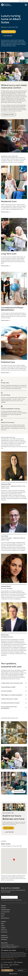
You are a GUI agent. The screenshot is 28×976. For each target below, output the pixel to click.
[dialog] (14, 962)
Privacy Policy (4, 931)
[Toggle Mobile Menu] (26, 5)
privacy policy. (18, 899)
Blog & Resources (5, 918)
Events (2, 915)
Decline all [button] (20, 970)
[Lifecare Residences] (6, 4)
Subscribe (21, 898)
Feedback (3, 927)
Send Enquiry (4, 939)
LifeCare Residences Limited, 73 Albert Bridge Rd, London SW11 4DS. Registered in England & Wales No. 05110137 (10, 947)
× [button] (26, 949)
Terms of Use (4, 929)
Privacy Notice (15, 957)
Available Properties (5, 909)
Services (3, 913)
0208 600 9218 (4, 937)
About (2, 923)
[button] (14, 860)
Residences (3, 907)
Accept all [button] (7, 970)
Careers (2, 925)
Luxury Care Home (5, 911)
